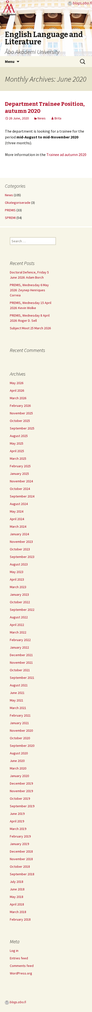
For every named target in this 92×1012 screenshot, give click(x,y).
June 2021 (17, 693)
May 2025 (16, 443)
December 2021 (21, 655)
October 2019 (20, 798)
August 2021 (19, 685)
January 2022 (19, 647)
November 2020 (21, 730)
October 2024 (20, 489)
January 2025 (19, 473)
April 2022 (17, 625)
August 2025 (19, 436)
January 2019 (19, 844)
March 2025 (18, 458)
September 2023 (22, 557)
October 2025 (20, 420)
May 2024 (16, 511)
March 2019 (18, 829)
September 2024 (22, 496)
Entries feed (19, 958)
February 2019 (20, 836)
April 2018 (17, 904)
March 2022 (18, 632)
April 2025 (17, 451)
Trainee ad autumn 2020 (66, 154)
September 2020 (22, 745)
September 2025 (22, 428)
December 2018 (21, 851)
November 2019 (21, 791)
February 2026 (20, 405)
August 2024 (19, 504)
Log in (14, 950)
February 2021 (20, 715)
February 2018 (20, 919)
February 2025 (20, 466)
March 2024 (18, 526)
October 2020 (20, 738)
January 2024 (19, 534)
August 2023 (19, 564)
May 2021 (16, 700)
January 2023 (19, 594)
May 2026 (16, 383)
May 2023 (16, 572)
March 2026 (18, 398)
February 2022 (20, 640)
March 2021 (18, 708)
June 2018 (17, 889)
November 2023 (21, 541)
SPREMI (10, 217)
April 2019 (17, 821)
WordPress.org (21, 973)
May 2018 (16, 897)
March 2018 (18, 912)
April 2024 (17, 519)
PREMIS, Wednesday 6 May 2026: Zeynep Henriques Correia (29, 290)
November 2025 (21, 413)
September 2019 (22, 806)
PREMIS (10, 210)
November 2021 (21, 662)
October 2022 (20, 602)
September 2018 (22, 874)
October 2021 (20, 670)
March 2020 (18, 768)
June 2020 (17, 761)
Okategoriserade (17, 202)
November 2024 (21, 481)
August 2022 (19, 617)
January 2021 (19, 723)
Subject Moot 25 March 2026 (30, 328)
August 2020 (19, 753)
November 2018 (21, 859)
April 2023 (17, 579)
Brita (57, 118)
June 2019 (17, 813)
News (42, 118)
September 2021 (22, 677)
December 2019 (21, 783)
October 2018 (20, 866)
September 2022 (22, 609)
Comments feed (22, 965)
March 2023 (18, 587)
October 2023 (20, 549)
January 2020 (19, 776)
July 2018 (16, 881)
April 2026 (17, 390)
